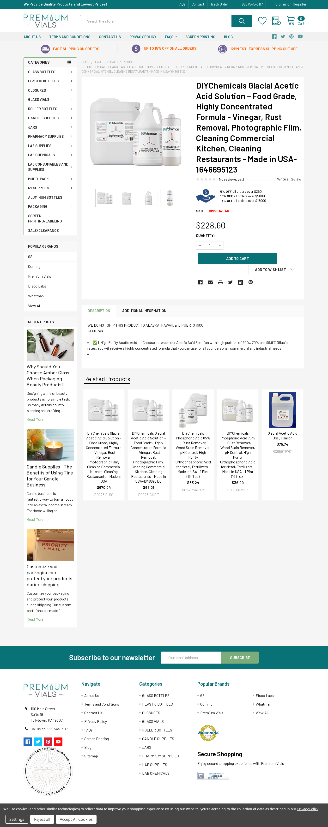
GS (30, 256)
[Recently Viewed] (279, 21)
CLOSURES (37, 90)
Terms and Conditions (69, 37)
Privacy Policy (142, 37)
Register (299, 4)
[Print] (220, 282)
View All (34, 305)
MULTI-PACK (38, 179)
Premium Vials (39, 276)
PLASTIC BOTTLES (43, 81)
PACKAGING (38, 206)
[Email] (210, 282)
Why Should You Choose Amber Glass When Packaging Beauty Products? (48, 375)
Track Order (219, 4)
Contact (198, 4)
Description (99, 310)
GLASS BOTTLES (41, 72)
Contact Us (110, 37)
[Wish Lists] (265, 21)
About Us (32, 37)
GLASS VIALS (38, 99)
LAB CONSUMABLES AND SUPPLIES (48, 167)
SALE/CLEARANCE (43, 230)
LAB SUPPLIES (39, 146)
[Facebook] (200, 282)
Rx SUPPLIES (38, 188)
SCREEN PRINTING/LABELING (45, 218)
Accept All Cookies (76, 819)
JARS (32, 127)
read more (35, 419)
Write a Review (289, 179)
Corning (34, 266)
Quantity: (205, 235)
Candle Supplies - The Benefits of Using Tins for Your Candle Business (50, 475)
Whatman (36, 296)
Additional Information (144, 310)
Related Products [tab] (107, 378)
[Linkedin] (240, 282)
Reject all (42, 819)
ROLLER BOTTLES (42, 109)
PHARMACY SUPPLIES (46, 136)
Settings (16, 819)
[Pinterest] (250, 282)
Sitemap (91, 756)
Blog (228, 37)
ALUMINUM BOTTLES (45, 197)
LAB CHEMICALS (41, 155)
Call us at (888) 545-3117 (49, 728)
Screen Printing (200, 37)
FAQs (181, 4)
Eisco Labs (37, 286)
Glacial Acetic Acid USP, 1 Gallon (282, 435)
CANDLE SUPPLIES (43, 118)
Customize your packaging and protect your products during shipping (49, 575)
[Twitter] (230, 282)
